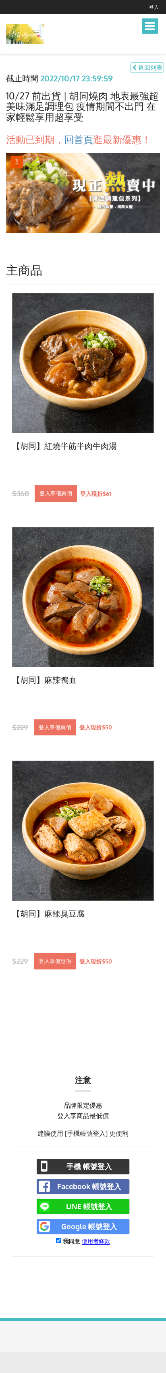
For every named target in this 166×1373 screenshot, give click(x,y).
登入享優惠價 (55, 493)
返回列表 (149, 67)
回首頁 (78, 139)
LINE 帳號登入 (89, 1206)
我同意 (71, 1241)
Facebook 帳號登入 (89, 1186)
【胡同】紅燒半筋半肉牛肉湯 (64, 446)
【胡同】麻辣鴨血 (44, 680)
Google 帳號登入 (89, 1226)
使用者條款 (96, 1241)
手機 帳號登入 (89, 1166)
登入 (154, 7)
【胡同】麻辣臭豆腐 (48, 914)
